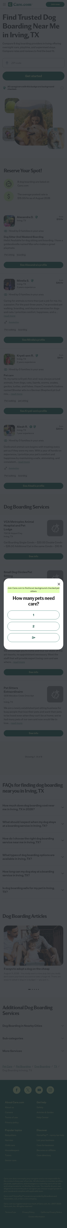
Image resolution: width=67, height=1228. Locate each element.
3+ (33, 637)
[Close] (58, 584)
